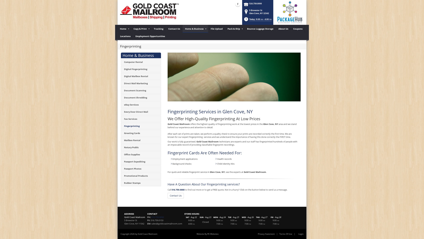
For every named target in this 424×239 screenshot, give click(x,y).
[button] (257, 20)
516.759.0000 (255, 3)
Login (300, 234)
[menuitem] (124, 29)
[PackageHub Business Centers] (289, 12)
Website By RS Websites (208, 234)
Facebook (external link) (237, 3)
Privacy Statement (266, 234)
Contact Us (176, 195)
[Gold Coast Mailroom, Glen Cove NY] (151, 12)
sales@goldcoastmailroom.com (166, 223)
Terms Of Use (285, 234)
